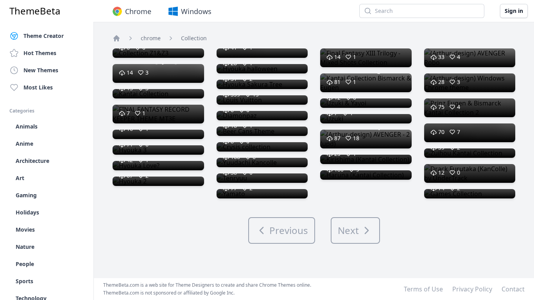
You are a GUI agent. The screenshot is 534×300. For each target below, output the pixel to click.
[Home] (116, 38)
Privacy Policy (472, 289)
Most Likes (38, 87)
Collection (194, 38)
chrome (151, 38)
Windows (196, 11)
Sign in (514, 10)
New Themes (40, 70)
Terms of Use (423, 289)
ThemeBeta (34, 11)
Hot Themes (39, 53)
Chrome (138, 11)
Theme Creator (43, 35)
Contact (513, 289)
